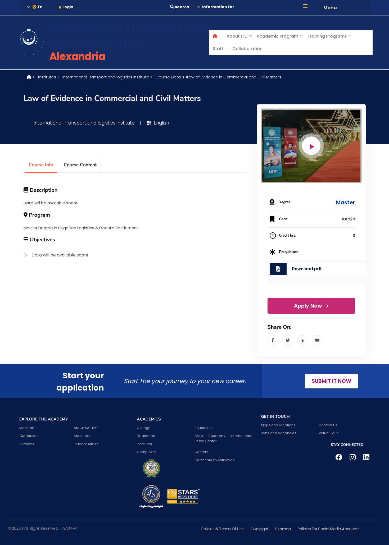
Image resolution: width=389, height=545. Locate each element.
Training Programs (327, 36)
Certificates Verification (215, 460)
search (181, 7)
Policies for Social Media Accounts (329, 528)
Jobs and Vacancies (278, 433)
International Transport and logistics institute (105, 77)
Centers (201, 451)
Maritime (26, 427)
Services (26, 443)
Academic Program (277, 36)
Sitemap (283, 528)
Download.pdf (307, 269)
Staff (217, 49)
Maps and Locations (278, 425)
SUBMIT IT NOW (331, 381)
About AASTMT (86, 427)
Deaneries (146, 435)
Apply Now (308, 305)
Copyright (260, 528)
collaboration (247, 49)
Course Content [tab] (80, 165)
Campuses (28, 435)
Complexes (147, 451)
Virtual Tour (328, 433)
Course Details (170, 77)
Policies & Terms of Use (222, 528)
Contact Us (328, 425)
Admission (83, 435)
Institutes (47, 77)
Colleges (144, 427)
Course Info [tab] (41, 165)
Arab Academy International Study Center (223, 438)
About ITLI (237, 36)
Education (203, 427)
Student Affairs (86, 443)
